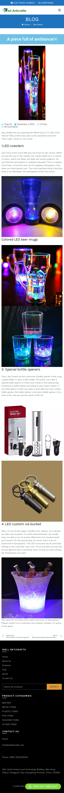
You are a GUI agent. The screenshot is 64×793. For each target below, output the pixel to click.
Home (27, 24)
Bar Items (38, 24)
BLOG (5, 674)
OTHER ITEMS (9, 724)
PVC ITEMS (7, 716)
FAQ (4, 669)
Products (6, 665)
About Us (6, 661)
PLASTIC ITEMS (10, 711)
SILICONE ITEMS (10, 720)
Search (54, 687)
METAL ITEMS (9, 707)
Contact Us (7, 678)
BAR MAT (6, 703)
